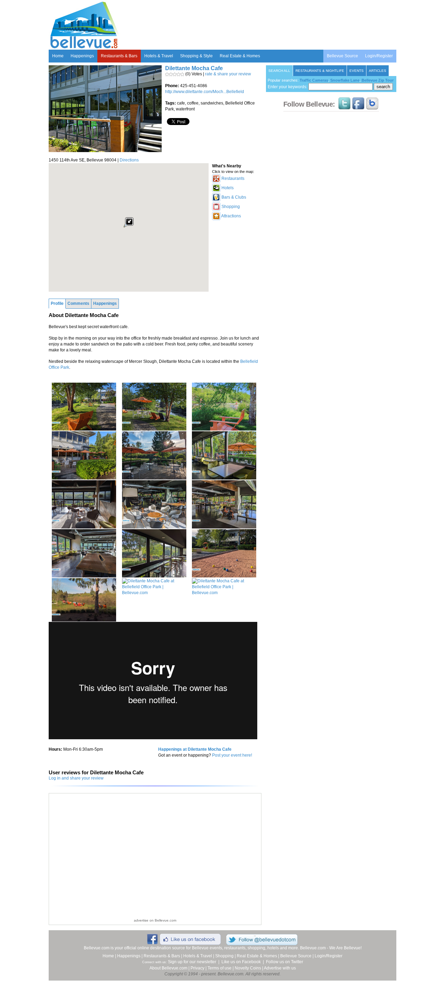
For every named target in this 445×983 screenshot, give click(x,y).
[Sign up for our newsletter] (372, 106)
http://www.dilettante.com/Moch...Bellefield (204, 91)
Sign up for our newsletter (192, 961)
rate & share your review (228, 74)
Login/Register (379, 55)
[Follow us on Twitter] (344, 106)
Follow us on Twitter (284, 961)
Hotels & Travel (158, 55)
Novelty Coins (248, 968)
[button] (129, 222)
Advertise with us (280, 968)
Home (58, 55)
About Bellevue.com (168, 968)
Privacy (197, 968)
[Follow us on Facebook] (358, 106)
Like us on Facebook (241, 961)
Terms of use (220, 968)
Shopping (224, 955)
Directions (129, 160)
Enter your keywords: (288, 86)
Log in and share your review (76, 778)
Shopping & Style (196, 55)
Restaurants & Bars (119, 55)
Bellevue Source (342, 55)
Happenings (82, 55)
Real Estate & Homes (240, 55)
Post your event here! (232, 755)
